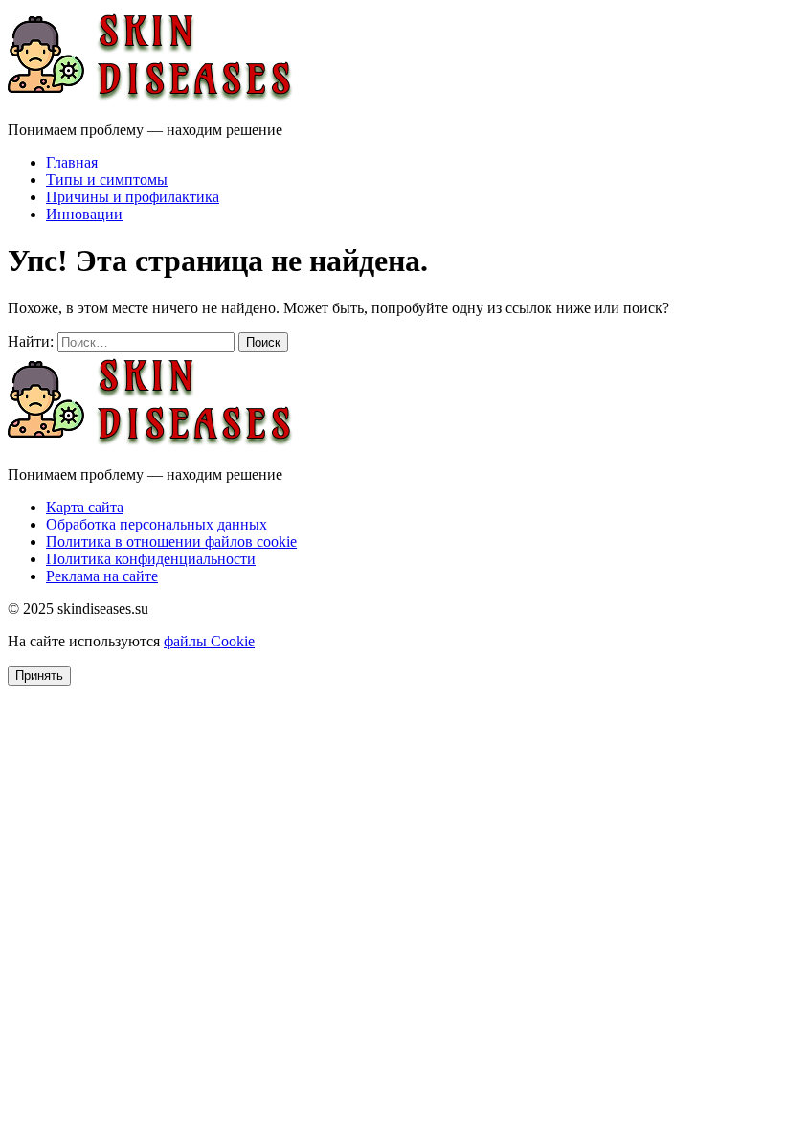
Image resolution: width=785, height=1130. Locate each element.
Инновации (84, 214)
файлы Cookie (209, 641)
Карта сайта (84, 507)
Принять (39, 675)
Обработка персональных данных (156, 524)
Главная (72, 162)
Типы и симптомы (107, 179)
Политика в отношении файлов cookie (171, 541)
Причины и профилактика (132, 197)
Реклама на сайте (102, 576)
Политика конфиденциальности (151, 559)
